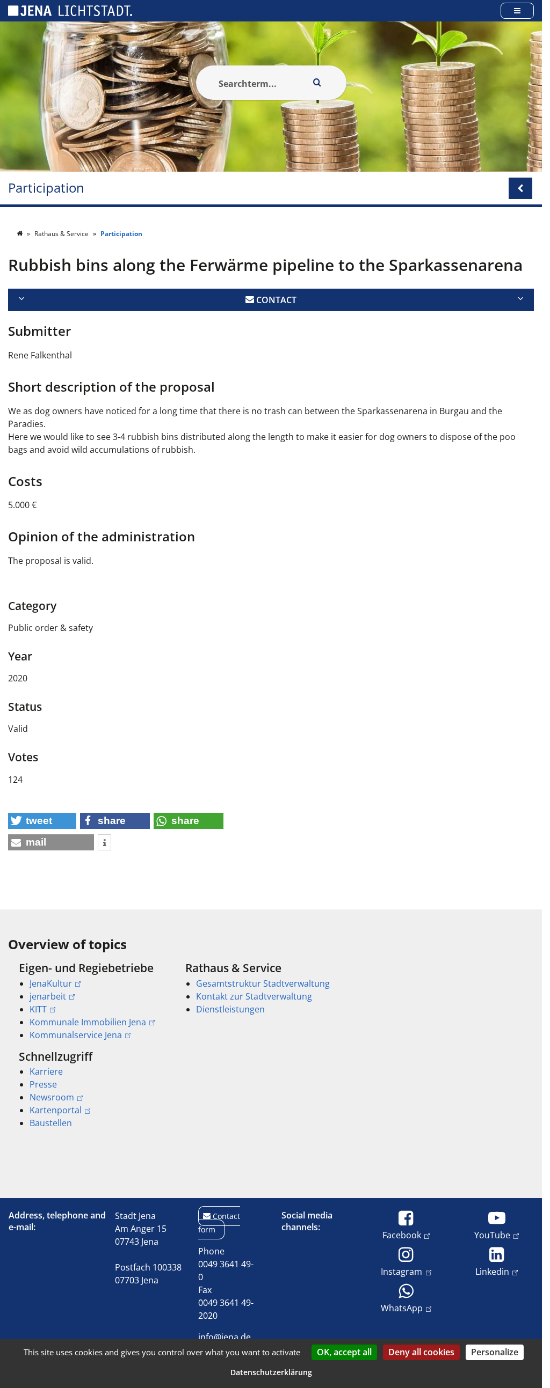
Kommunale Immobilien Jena (88, 1022)
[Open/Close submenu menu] (520, 188)
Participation (46, 188)
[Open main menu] (517, 10)
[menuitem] (87, 1001)
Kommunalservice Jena (76, 1035)
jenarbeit (48, 996)
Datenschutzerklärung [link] (271, 1372)
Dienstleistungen (230, 1009)
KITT (38, 1009)
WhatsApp (402, 1308)
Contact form (219, 1223)
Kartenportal (56, 1110)
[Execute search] (317, 83)
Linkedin (492, 1271)
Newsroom (52, 1097)
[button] (42, 821)
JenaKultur (51, 983)
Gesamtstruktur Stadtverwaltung (263, 983)
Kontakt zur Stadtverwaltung (254, 996)
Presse (43, 1084)
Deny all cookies (421, 1352)
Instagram (401, 1271)
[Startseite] (20, 233)
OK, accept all (344, 1352)
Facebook (401, 1235)
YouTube (492, 1235)
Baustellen (51, 1123)
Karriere (46, 1071)
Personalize (494, 1352)
